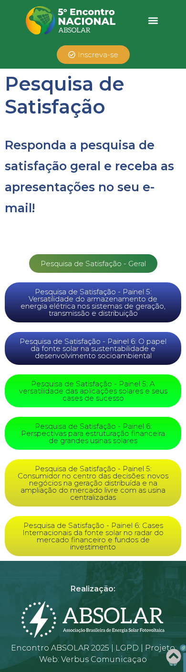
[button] (153, 20)
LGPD (127, 647)
